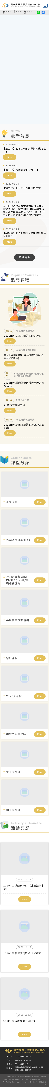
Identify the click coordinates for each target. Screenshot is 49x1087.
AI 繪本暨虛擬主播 (14, 405)
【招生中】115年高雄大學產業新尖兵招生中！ (24, 235)
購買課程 (28, 12)
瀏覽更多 (24, 257)
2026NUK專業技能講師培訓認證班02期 (24, 426)
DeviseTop (34, 1082)
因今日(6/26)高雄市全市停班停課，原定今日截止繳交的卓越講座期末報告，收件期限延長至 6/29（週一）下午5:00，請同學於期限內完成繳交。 (24, 210)
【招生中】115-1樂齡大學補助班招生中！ (24, 150)
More (9, 157)
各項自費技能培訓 (17, 620)
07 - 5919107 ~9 (23, 1056)
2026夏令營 (14, 696)
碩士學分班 (13, 810)
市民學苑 (12, 502)
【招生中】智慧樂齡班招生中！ (21, 169)
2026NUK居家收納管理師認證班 (23, 335)
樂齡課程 (12, 658)
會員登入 (18, 12)
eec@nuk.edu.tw (23, 1060)
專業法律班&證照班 (18, 540)
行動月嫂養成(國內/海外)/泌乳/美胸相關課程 (17, 580)
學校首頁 (7, 12)
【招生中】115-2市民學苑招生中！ (23, 187)
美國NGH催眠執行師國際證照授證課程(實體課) (23, 357)
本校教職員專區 (16, 734)
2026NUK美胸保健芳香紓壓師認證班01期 (24, 384)
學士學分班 (13, 772)
